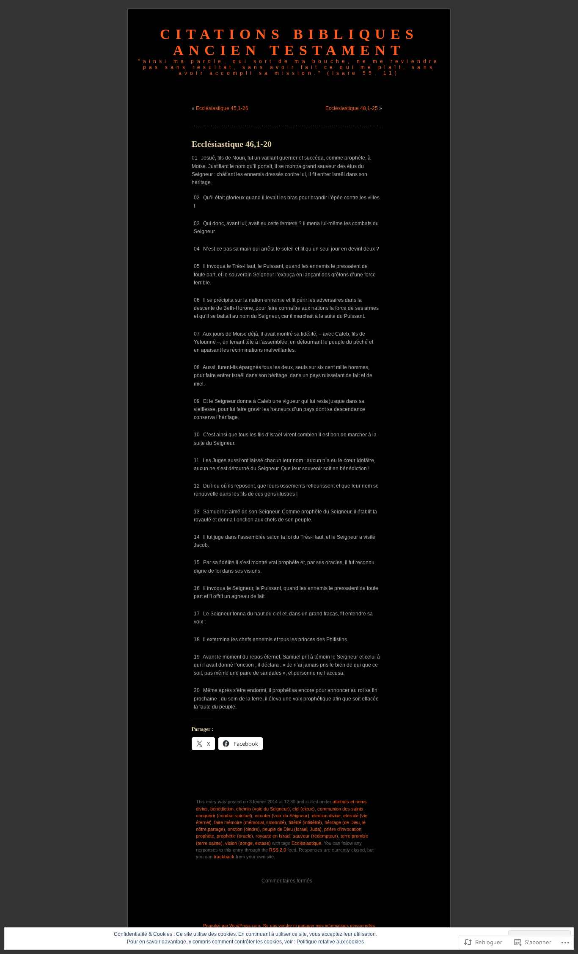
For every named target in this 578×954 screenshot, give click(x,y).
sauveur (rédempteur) (315, 835)
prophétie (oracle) (235, 835)
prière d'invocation (342, 829)
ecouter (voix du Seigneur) (282, 815)
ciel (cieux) (303, 808)
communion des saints (340, 808)
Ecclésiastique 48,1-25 (351, 108)
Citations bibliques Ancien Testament (289, 42)
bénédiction (222, 808)
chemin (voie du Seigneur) (263, 808)
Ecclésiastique (306, 843)
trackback (224, 856)
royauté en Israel (273, 835)
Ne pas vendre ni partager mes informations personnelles (319, 925)
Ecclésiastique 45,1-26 (222, 108)
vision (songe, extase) (248, 843)
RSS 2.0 (277, 849)
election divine (326, 815)
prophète (205, 835)
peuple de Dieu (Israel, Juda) (292, 829)
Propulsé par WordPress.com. (232, 925)
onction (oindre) (244, 829)
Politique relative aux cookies (330, 942)
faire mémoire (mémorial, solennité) (250, 822)
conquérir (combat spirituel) (224, 815)
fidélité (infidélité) (305, 822)
